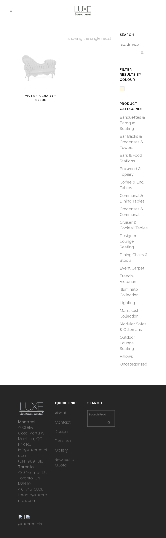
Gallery (61, 450)
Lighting (127, 302)
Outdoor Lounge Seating (127, 343)
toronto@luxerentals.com (32, 497)
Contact (62, 422)
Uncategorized (133, 364)
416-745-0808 (30, 489)
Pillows (126, 356)
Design (61, 431)
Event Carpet (132, 268)
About (60, 413)
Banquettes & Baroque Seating (132, 123)
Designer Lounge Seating (128, 241)
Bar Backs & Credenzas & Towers (131, 142)
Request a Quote (64, 462)
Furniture (63, 441)
